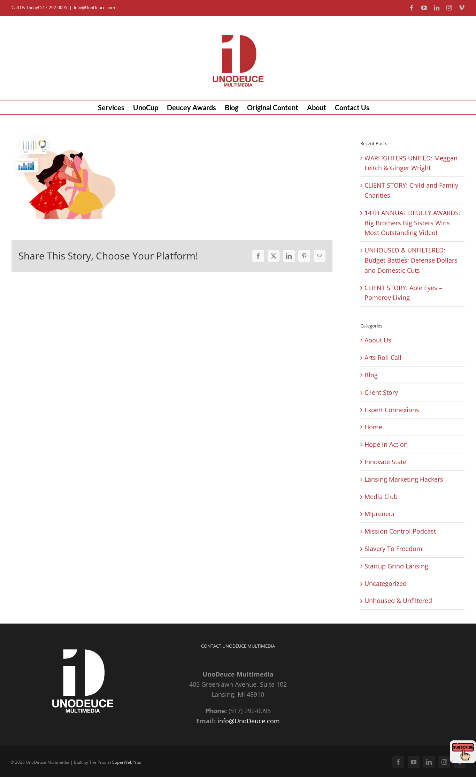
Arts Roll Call (382, 357)
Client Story (381, 392)
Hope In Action (386, 444)
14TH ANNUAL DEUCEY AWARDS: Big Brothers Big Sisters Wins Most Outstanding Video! (412, 223)
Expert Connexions (391, 410)
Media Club (381, 496)
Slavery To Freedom (393, 548)
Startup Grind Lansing (396, 566)
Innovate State (385, 462)
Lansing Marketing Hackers (403, 479)
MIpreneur (379, 514)
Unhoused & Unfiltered (398, 600)
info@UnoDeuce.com (94, 7)
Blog (371, 375)
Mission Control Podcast (400, 531)
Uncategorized (385, 583)
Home (373, 427)
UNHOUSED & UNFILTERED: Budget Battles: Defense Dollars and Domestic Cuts (411, 260)
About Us (377, 340)
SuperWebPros (126, 762)
